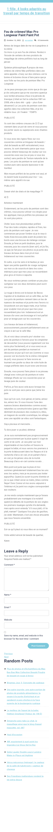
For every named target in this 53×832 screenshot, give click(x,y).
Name (7, 595)
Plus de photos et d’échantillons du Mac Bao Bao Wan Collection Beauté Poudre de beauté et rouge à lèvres (26, 672)
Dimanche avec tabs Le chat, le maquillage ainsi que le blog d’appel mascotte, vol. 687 (24, 724)
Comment (9, 565)
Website (8, 619)
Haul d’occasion (14, 734)
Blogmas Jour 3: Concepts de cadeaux (25, 683)
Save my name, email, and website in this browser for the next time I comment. (23, 637)
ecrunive (29, 40)
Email (7, 607)
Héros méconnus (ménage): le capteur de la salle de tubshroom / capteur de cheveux (25, 766)
